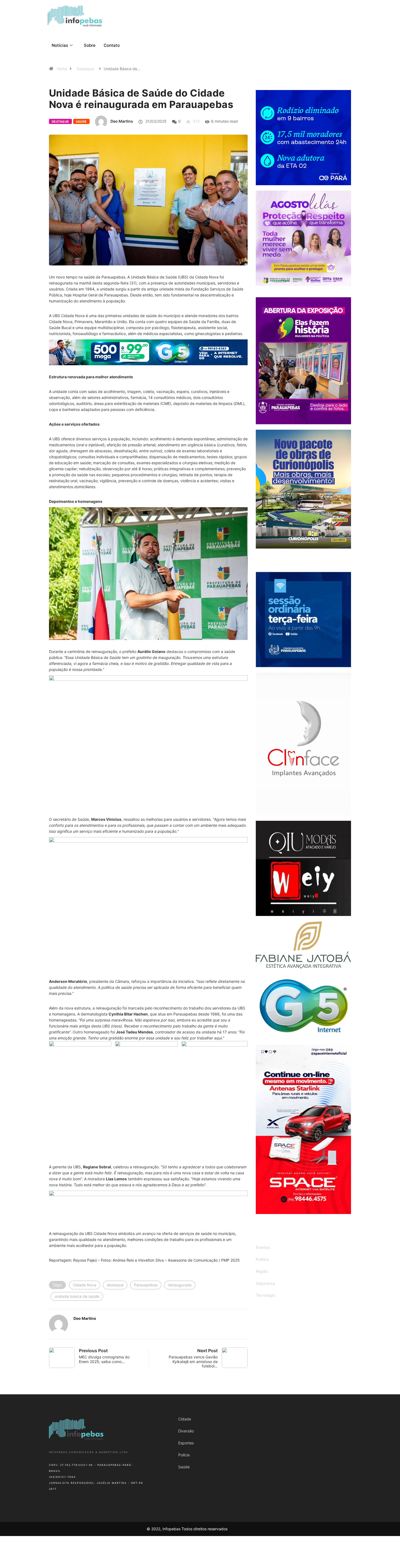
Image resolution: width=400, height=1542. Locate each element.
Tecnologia (265, 1295)
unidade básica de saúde (76, 1296)
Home (62, 68)
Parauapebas (146, 1285)
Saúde (81, 121)
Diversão (186, 1431)
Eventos (263, 1247)
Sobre (90, 45)
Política (262, 1259)
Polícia (184, 1455)
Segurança (265, 1283)
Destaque (85, 68)
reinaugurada (180, 1285)
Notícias (60, 45)
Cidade (184, 1419)
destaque (115, 1285)
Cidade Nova (84, 1285)
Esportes (186, 1443)
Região (262, 1271)
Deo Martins (121, 121)
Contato (112, 45)
